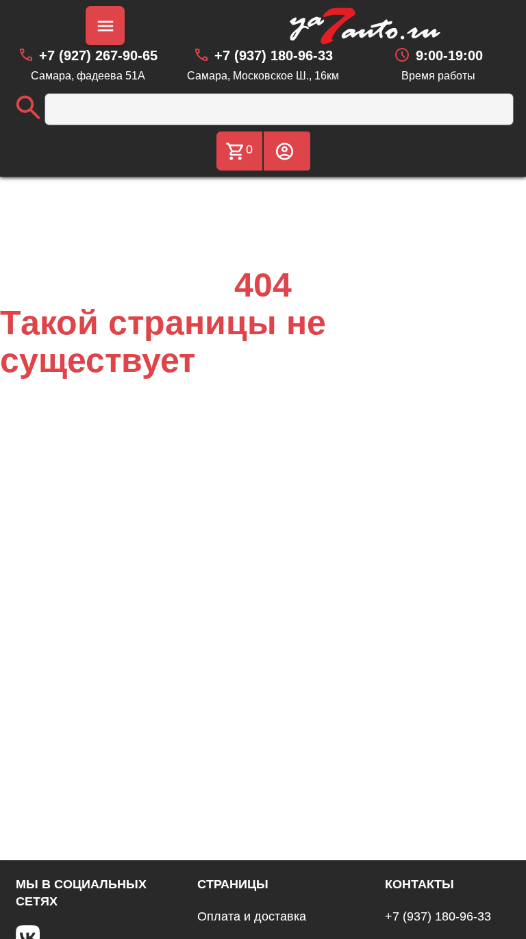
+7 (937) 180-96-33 (438, 916)
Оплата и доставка (251, 916)
